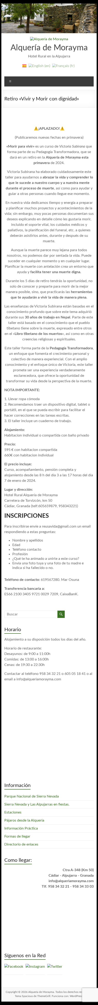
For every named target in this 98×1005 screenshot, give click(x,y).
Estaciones (12, 812)
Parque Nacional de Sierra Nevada (31, 796)
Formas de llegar (17, 836)
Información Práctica (21, 828)
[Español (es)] (24, 68)
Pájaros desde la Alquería (24, 820)
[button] (49, 39)
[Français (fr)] (63, 68)
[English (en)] (39, 68)
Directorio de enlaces (21, 844)
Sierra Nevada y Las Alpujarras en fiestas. (37, 804)
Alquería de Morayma (49, 48)
